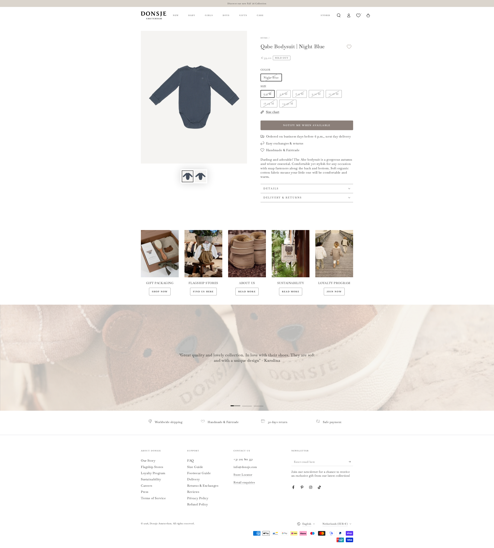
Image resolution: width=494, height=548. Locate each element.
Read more (247, 291)
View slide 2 (247, 403)
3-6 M (284, 94)
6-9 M (300, 94)
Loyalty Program (153, 473)
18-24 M (269, 103)
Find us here (203, 291)
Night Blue (271, 77)
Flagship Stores (152, 467)
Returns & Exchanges (202, 486)
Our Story (148, 461)
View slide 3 (258, 403)
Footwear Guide (199, 473)
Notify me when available (307, 125)
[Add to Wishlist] (349, 46)
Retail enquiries (244, 482)
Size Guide (195, 467)
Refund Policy (197, 504)
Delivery (193, 479)
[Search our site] (339, 15)
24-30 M (287, 103)
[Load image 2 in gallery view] (200, 176)
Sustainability (151, 479)
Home (264, 38)
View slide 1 (235, 403)
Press (144, 492)
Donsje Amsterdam (161, 523)
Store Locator (242, 474)
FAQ (190, 461)
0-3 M (268, 94)
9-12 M (316, 94)
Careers (146, 486)
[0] (359, 15)
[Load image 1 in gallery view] (187, 176)
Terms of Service (153, 498)
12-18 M (334, 94)
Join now (334, 291)
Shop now (160, 291)
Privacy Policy (197, 498)
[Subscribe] (351, 461)
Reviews (193, 492)
